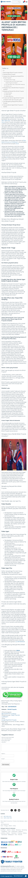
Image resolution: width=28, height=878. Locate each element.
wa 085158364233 (20, 641)
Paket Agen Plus (9, 96)
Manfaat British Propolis (9, 74)
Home (3, 122)
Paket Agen (8, 94)
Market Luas (8, 86)
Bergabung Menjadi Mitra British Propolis (13, 91)
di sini (17, 143)
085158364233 (12, 706)
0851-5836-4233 (7, 816)
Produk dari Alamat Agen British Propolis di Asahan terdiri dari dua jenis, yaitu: (13, 98)
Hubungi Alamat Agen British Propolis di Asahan (13, 105)
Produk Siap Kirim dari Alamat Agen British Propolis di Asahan (14, 82)
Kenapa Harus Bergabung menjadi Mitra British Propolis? (13, 77)
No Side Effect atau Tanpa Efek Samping (15, 84)
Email (3, 758)
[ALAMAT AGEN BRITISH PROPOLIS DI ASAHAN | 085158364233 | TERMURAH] (14, 19)
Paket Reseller (8, 93)
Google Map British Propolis (9, 720)
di (6, 157)
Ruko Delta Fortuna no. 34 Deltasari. (13, 141)
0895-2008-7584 (8, 818)
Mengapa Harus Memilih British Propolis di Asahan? (13, 88)
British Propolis (12, 709)
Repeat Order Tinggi (10, 79)
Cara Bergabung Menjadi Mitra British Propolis (12, 102)
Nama (3, 753)
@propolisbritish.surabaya (8, 713)
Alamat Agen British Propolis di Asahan (13, 72)
